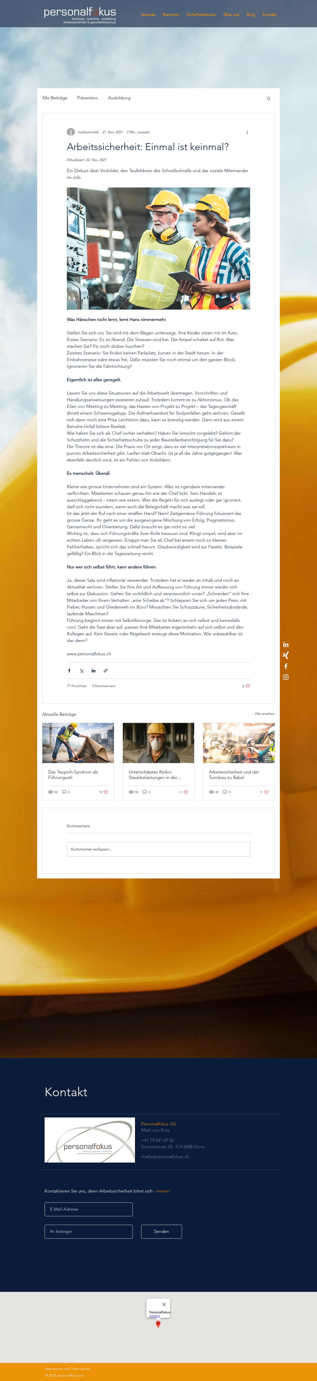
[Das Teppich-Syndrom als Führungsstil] (78, 743)
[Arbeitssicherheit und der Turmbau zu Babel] (239, 743)
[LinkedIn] (286, 644)
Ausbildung (119, 98)
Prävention (87, 98)
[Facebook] (286, 666)
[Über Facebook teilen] (69, 670)
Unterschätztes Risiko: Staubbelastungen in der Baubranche (153, 774)
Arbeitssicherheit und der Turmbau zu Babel (234, 774)
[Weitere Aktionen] (247, 132)
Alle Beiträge (54, 98)
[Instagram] (286, 677)
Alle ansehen (265, 713)
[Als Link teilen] (105, 670)
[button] (268, 98)
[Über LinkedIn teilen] (93, 670)
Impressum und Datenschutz (67, 1368)
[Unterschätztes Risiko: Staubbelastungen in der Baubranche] (158, 743)
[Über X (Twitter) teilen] (81, 670)
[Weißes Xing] (286, 655)
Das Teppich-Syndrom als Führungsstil (73, 774)
